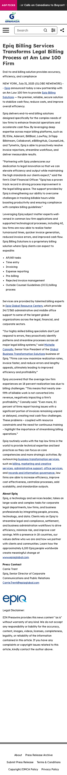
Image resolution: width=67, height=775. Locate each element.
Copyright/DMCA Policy (23, 769)
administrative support (28, 468)
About (18, 755)
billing (16, 463)
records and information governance (31, 472)
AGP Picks (8, 5)
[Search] (45, 30)
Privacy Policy (50, 769)
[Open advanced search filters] (53, 30)
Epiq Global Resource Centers (24, 305)
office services (53, 468)
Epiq (7, 88)
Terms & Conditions (48, 762)
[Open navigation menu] (6, 30)
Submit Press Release (20, 762)
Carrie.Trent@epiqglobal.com (21, 582)
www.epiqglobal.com (16, 557)
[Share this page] (62, 30)
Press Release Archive (39, 755)
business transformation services (38, 459)
